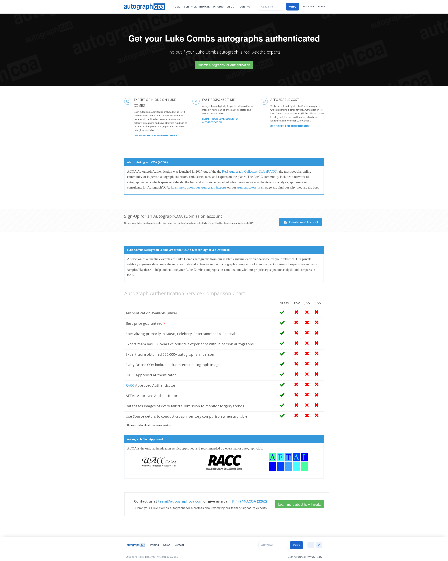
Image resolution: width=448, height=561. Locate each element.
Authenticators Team (250, 187)
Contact (246, 6)
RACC (130, 385)
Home (176, 6)
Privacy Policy (314, 557)
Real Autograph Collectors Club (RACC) (249, 171)
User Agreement (297, 557)
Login (321, 6)
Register (308, 6)
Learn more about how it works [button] (299, 504)
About (231, 6)
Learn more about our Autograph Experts (198, 187)
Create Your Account (303, 222)
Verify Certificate (197, 6)
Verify (292, 6)
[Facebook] (310, 545)
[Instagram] (319, 545)
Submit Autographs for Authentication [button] (224, 64)
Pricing (218, 6)
